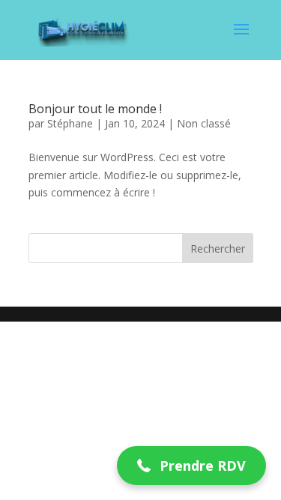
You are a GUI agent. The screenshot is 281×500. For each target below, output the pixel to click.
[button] (191, 466)
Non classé (204, 123)
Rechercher (217, 248)
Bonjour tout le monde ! (95, 108)
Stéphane (70, 123)
